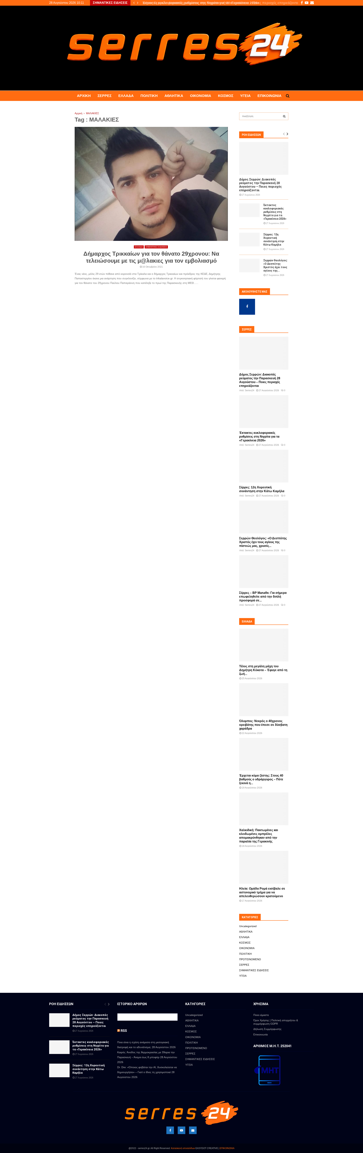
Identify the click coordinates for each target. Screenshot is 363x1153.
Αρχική (84, 96)
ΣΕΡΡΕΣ (105, 96)
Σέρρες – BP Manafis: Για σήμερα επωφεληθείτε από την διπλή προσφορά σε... (263, 596)
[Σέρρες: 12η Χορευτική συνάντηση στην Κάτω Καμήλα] (249, 239)
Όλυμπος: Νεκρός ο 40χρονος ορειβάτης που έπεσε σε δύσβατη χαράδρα (263, 724)
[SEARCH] (284, 116)
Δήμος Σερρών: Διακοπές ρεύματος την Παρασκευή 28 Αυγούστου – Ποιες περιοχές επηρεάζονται (260, 185)
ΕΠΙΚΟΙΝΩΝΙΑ (227, 1148)
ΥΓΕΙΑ (245, 96)
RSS (124, 1031)
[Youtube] (181, 1130)
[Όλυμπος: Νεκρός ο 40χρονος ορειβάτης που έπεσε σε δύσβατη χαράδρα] (263, 699)
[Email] (193, 1130)
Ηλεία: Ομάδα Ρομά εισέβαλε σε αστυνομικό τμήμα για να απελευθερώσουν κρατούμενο (262, 892)
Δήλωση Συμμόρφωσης (267, 1028)
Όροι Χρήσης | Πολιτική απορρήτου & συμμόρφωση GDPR (275, 1022)
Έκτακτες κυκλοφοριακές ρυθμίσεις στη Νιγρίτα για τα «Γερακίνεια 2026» (199, 3)
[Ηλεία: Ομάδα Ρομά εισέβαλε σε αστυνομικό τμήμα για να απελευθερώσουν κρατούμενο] (263, 867)
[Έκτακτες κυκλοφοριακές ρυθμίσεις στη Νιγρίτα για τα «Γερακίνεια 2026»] (249, 210)
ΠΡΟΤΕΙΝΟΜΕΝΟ (250, 959)
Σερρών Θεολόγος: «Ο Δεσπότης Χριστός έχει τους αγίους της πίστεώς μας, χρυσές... (263, 542)
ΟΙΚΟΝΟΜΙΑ (200, 96)
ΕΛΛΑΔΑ (126, 96)
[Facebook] (170, 1130)
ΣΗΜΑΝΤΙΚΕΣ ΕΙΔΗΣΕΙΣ (156, 247)
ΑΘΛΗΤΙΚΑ (173, 96)
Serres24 (249, 390)
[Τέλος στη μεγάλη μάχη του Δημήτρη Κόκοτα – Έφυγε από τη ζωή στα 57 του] (263, 645)
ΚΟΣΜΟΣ (225, 96)
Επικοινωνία (270, 96)
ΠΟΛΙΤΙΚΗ (149, 96)
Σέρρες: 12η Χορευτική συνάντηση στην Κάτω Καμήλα (88, 1069)
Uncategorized (248, 926)
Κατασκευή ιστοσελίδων (183, 1148)
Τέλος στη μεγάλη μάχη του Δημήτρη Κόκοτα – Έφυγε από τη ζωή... (263, 670)
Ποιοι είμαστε (261, 1014)
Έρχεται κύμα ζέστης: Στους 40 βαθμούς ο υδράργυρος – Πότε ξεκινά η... (261, 779)
